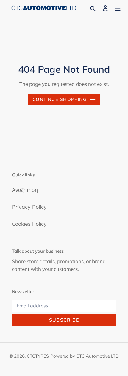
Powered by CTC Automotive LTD (84, 356)
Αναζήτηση (25, 190)
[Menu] (118, 8)
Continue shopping (59, 99)
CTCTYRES (38, 356)
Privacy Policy (29, 206)
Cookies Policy (29, 223)
